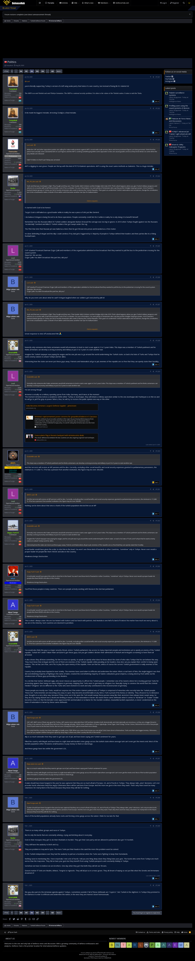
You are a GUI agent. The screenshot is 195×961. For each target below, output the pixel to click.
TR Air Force (173, 140)
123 (14, 476)
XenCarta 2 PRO (88, 958)
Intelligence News (175, 101)
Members (104, 3)
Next (58, 71)
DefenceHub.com (122, 3)
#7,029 (158, 371)
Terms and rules (154, 932)
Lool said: (30, 145)
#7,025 (158, 246)
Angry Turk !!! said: (33, 572)
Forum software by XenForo (97, 953)
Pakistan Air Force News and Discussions (180, 120)
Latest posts (170, 88)
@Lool (27, 81)
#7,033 (158, 566)
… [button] (16, 71)
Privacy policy (168, 932)
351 (26, 71)
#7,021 (158, 77)
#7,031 (158, 489)
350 (21, 71)
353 (37, 71)
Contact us (141, 932)
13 (15, 194)
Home (39, 3)
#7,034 (158, 600)
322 (20, 618)
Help (178, 932)
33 (15, 359)
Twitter (168, 76)
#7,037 (158, 758)
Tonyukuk (9, 65)
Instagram (169, 81)
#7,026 (158, 277)
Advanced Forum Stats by (97, 954)
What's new (88, 3)
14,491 (19, 476)
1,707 (19, 539)
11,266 (19, 359)
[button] (56, 3)
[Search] (183, 3)
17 (15, 587)
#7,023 (158, 140)
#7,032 (158, 521)
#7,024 (158, 176)
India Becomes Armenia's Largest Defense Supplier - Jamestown (51, 406)
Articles (65, 3)
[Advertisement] (97, 41)
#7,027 (158, 304)
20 (15, 264)
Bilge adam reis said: (34, 764)
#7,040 (158, 885)
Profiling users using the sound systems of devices (179, 107)
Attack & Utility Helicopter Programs (177, 145)
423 (52, 71)
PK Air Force (173, 127)
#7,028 (158, 340)
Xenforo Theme (98, 956)
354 (42, 71)
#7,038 (158, 798)
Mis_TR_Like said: (33, 182)
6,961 (19, 587)
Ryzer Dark (13, 932)
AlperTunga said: (32, 718)
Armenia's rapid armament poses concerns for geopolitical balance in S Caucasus (66, 416)
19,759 (19, 194)
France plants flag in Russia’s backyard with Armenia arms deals (59, 435)
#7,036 (158, 712)
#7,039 (158, 826)
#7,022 (158, 108)
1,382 (19, 95)
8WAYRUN (108, 958)
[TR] (6, 62)
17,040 (19, 162)
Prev (6, 71)
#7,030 (158, 451)
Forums (51, 3)
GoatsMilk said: (32, 377)
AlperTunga (13, 612)
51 (15, 162)
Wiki (75, 3)
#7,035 (158, 632)
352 (32, 71)
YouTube (169, 79)
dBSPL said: (31, 495)
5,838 (19, 264)
